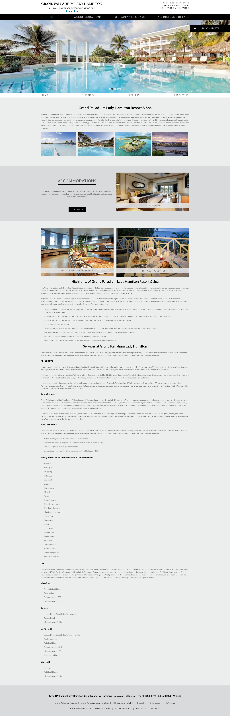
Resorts (47, 17)
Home (45, 95)
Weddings (89, 95)
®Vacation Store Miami (80, 708)
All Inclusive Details (173, 17)
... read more (77, 209)
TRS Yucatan (169, 703)
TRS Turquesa (153, 703)
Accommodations (88, 17)
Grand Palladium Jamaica (66, 703)
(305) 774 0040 (183, 8)
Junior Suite (152, 205)
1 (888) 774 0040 (167, 8)
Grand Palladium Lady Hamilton (95, 703)
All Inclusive (140, 708)
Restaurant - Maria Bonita (77, 270)
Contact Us (181, 95)
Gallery (134, 95)
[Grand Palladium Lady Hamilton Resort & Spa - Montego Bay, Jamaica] (71, 7)
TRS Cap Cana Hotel (122, 703)
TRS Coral (139, 703)
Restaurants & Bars (129, 17)
